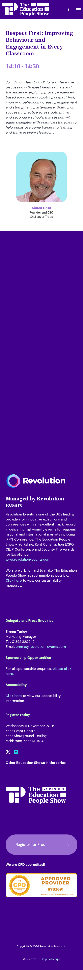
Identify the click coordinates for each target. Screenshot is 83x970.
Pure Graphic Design (47, 959)
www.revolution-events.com (28, 559)
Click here (14, 580)
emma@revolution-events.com (41, 646)
